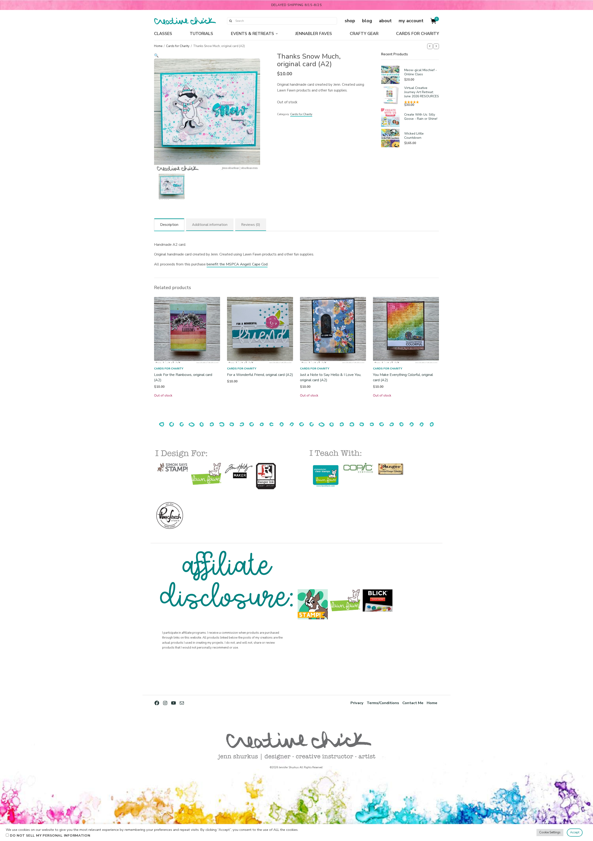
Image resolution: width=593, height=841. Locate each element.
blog (367, 21)
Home (158, 46)
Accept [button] (574, 832)
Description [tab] (169, 224)
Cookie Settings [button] (550, 832)
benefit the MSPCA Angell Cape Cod (237, 264)
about (385, 21)
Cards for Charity (417, 33)
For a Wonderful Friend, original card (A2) (260, 374)
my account (411, 21)
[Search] (230, 21)
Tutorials (201, 33)
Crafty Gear (364, 33)
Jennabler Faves (313, 33)
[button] (207, 56)
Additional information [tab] (209, 224)
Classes (163, 33)
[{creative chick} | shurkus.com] (185, 21)
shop (350, 21)
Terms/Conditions (383, 703)
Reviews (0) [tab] (250, 224)
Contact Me (412, 703)
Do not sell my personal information (50, 835)
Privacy (356, 703)
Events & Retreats (252, 33)
